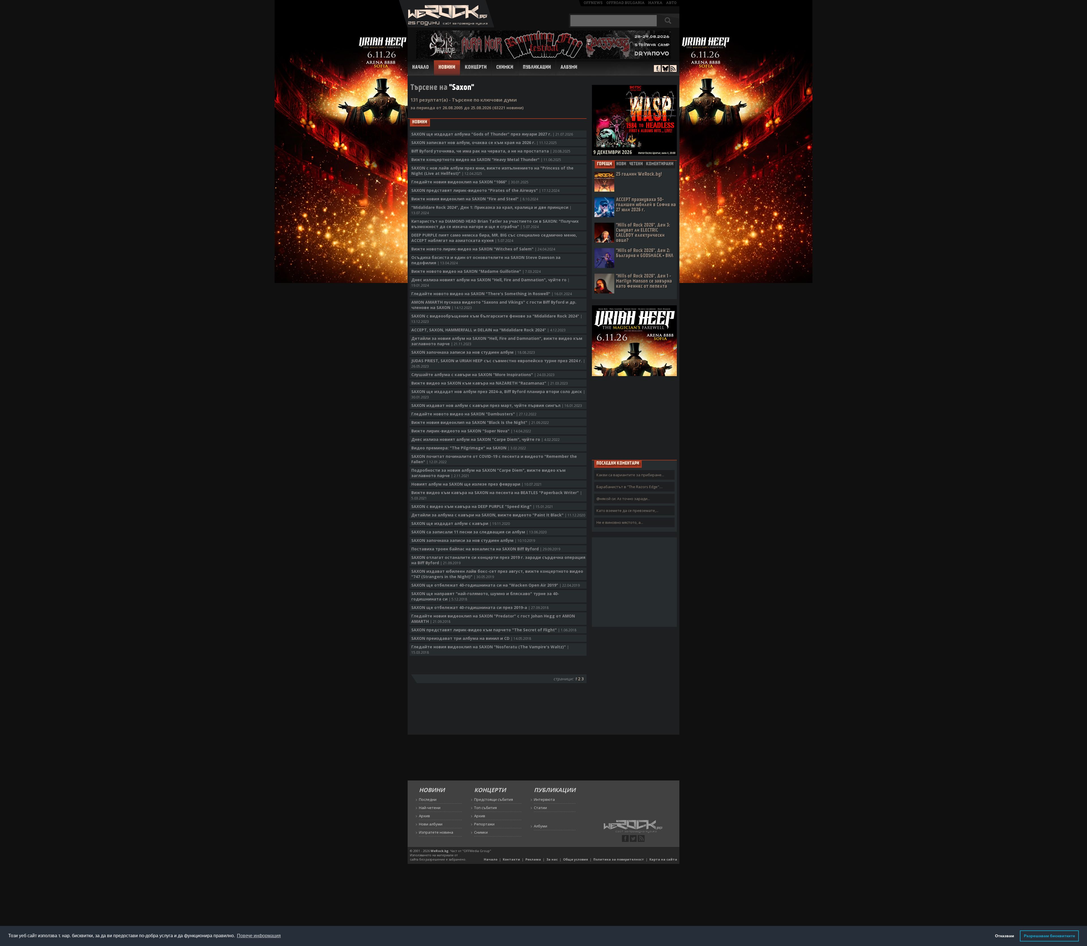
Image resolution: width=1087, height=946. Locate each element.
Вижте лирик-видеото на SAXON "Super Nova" (471, 431)
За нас (552, 859)
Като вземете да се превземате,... (627, 510)
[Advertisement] (634, 417)
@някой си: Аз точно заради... (623, 498)
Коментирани (659, 164)
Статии (540, 807)
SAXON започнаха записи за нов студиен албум (473, 352)
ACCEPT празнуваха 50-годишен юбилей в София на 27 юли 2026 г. (646, 205)
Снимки (504, 67)
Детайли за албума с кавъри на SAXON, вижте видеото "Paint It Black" (498, 515)
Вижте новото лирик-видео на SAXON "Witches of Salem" (483, 249)
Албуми (568, 67)
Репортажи (484, 824)
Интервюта (544, 799)
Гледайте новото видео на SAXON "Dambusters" (473, 414)
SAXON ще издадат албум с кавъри (460, 523)
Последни (427, 799)
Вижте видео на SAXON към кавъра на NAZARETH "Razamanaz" (489, 383)
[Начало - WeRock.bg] (447, 25)
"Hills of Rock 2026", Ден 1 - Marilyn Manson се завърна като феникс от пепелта (644, 281)
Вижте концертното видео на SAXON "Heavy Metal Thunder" (486, 159)
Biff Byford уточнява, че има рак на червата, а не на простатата (490, 151)
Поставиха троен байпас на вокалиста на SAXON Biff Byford (485, 549)
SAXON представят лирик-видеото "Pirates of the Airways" (485, 190)
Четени (636, 164)
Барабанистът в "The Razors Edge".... (629, 486)
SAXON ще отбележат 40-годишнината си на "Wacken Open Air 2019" (495, 585)
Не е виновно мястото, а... (619, 522)
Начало (420, 67)
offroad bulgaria (625, 2)
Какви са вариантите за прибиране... (630, 474)
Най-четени (429, 807)
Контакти (511, 859)
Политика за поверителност (618, 859)
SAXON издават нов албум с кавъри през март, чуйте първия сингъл (496, 405)
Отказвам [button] (1004, 936)
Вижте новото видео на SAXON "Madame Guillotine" (476, 271)
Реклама (533, 859)
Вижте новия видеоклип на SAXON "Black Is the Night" (480, 422)
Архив (424, 815)
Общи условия (575, 859)
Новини (446, 67)
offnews (593, 2)
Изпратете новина (436, 832)
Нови (621, 164)
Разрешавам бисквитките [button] (1049, 936)
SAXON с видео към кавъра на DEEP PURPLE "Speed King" (482, 506)
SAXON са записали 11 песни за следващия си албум (479, 532)
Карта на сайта (663, 859)
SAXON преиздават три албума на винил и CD (471, 638)
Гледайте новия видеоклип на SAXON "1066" (469, 182)
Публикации (537, 67)
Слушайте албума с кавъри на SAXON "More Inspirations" (483, 374)
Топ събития (485, 807)
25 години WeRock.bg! (639, 174)
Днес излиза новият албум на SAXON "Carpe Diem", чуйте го (485, 439)
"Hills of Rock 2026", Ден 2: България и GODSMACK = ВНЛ (644, 253)
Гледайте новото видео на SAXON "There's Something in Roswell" (491, 293)
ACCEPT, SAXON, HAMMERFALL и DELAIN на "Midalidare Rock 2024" (488, 330)
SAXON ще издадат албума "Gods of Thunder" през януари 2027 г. (492, 134)
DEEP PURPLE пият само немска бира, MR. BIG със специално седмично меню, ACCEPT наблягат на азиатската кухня (494, 237)
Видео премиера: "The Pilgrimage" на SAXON (468, 448)
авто (671, 2)
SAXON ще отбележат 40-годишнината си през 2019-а (480, 607)
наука (655, 2)
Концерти (476, 67)
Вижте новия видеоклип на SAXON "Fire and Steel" (474, 198)
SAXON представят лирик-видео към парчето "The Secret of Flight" (493, 629)
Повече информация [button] (259, 935)
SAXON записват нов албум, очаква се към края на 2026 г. (484, 142)
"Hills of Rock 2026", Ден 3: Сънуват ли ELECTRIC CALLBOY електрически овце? (643, 233)
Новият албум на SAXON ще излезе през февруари (476, 484)
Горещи (604, 164)
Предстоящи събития (493, 799)
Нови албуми (430, 824)
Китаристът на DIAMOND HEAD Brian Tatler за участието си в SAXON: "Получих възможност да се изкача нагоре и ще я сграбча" (495, 223)
